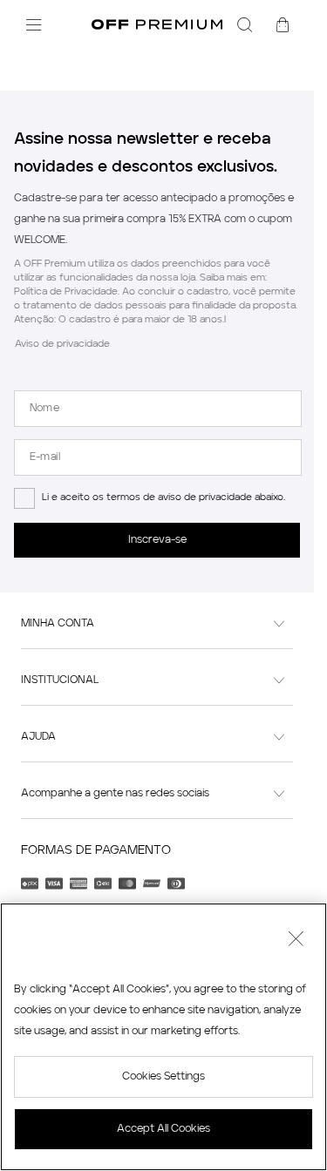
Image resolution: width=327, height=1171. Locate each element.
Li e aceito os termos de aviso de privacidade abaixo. (163, 498)
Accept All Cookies (163, 1129)
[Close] (295, 941)
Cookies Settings (163, 1077)
